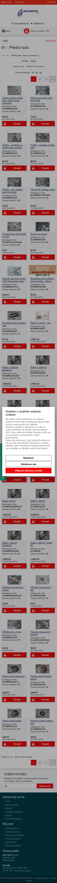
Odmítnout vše (28, 464)
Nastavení (28, 457)
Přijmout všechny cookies (28, 470)
